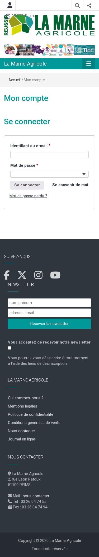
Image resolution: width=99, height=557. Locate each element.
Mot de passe (34, 165)
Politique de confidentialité (30, 414)
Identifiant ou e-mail (40, 145)
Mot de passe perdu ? (28, 196)
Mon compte (26, 98)
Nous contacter (21, 431)
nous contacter (36, 496)
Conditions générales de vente (34, 422)
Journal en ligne (21, 439)
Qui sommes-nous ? (26, 398)
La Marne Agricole (25, 64)
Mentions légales (22, 406)
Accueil (14, 80)
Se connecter (27, 185)
